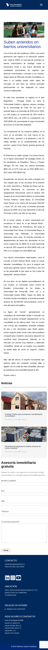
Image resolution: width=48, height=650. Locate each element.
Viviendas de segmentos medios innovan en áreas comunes (23, 447)
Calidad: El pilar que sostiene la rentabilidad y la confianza (23, 415)
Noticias (23, 419)
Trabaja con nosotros (16, 609)
